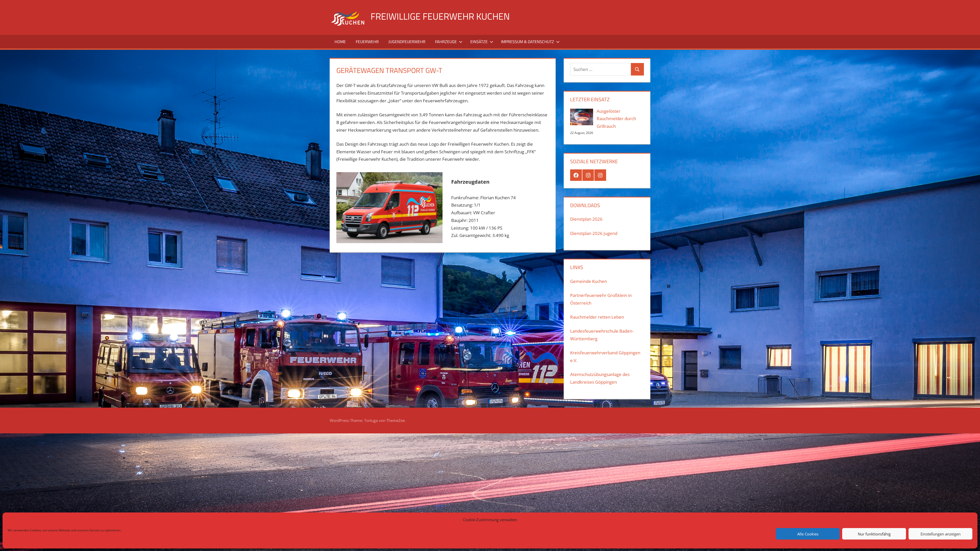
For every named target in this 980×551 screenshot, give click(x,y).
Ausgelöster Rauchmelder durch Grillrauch (616, 118)
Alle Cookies (807, 533)
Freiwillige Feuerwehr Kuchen (440, 16)
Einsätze (479, 42)
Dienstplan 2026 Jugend (593, 233)
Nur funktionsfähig (874, 533)
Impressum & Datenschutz (527, 42)
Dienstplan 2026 (586, 219)
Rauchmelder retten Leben (597, 317)
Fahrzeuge (446, 42)
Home (340, 42)
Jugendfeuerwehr (406, 42)
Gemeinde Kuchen (588, 281)
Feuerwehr (367, 42)
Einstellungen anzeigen (941, 533)
